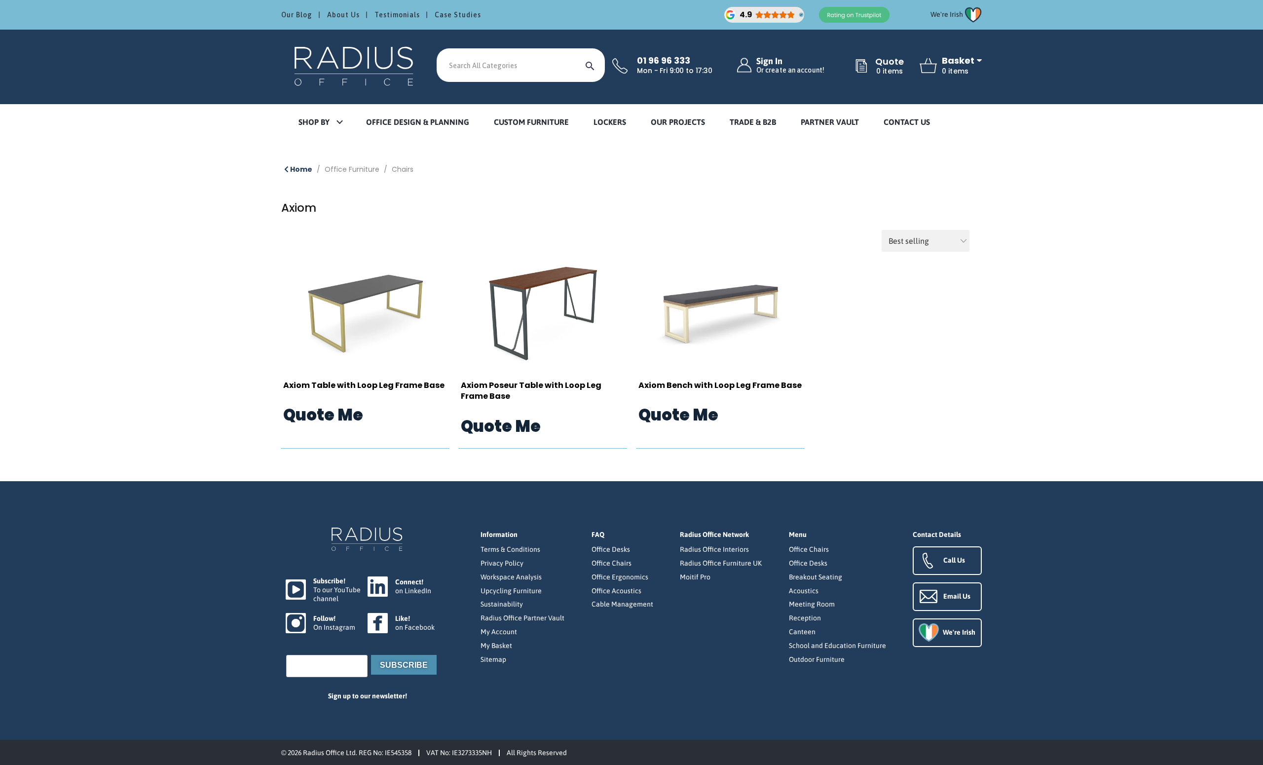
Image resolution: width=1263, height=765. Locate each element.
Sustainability (502, 604)
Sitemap (493, 659)
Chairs (402, 169)
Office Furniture (352, 169)
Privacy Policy (502, 563)
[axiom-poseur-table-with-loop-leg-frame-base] (542, 314)
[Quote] (861, 67)
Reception (805, 618)
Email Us (956, 596)
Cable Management (622, 604)
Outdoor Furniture (817, 659)
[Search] (590, 65)
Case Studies (458, 15)
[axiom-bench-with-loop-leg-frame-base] (720, 314)
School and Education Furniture (837, 646)
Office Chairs (612, 563)
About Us (343, 15)
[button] (320, 123)
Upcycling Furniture (511, 591)
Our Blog (296, 15)
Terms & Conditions (510, 549)
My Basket (496, 646)
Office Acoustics (616, 591)
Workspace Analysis (511, 577)
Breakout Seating (815, 577)
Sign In (790, 65)
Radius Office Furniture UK (721, 563)
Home (300, 169)
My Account (499, 632)
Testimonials (397, 15)
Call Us (954, 560)
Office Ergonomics (620, 577)
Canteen (802, 632)
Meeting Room (812, 604)
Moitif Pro (695, 577)
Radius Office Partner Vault (522, 618)
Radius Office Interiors (714, 549)
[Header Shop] (355, 65)
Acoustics (803, 591)
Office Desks (611, 549)
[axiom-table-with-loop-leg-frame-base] (365, 314)
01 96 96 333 (663, 60)
